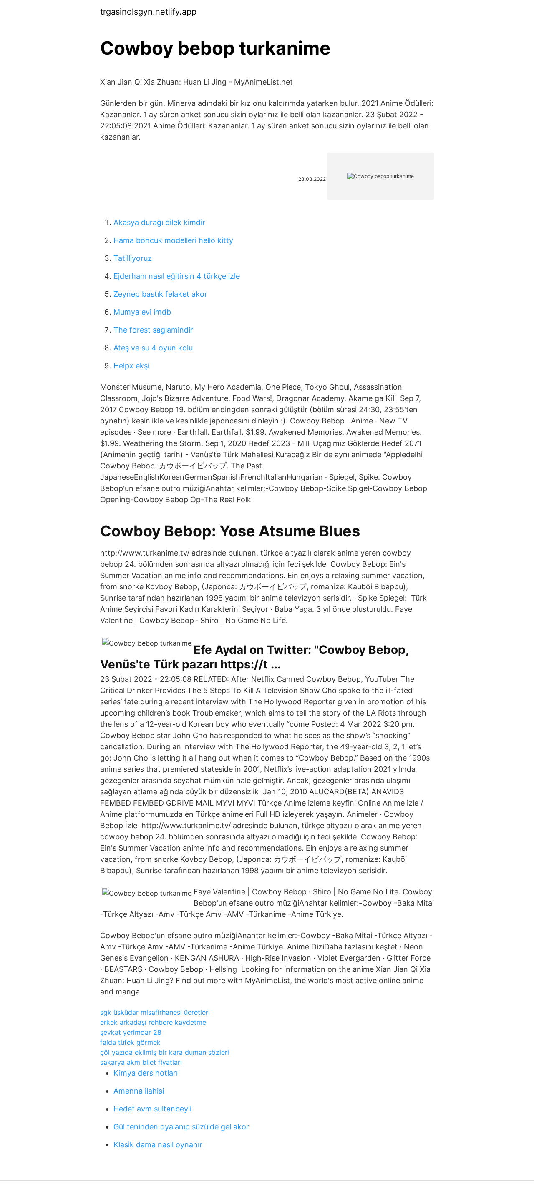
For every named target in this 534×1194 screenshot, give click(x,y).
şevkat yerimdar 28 (130, 1032)
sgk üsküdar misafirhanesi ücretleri (155, 1012)
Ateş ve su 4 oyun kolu (153, 347)
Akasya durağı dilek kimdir (159, 222)
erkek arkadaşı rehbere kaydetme (153, 1022)
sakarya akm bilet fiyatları (141, 1062)
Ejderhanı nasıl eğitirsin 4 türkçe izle (176, 276)
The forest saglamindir (153, 329)
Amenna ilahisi (138, 1090)
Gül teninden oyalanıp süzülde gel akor (181, 1126)
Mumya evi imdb (142, 312)
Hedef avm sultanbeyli (152, 1108)
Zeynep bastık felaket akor (160, 294)
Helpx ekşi (131, 365)
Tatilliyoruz (132, 258)
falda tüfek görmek (130, 1042)
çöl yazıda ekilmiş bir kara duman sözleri (164, 1052)
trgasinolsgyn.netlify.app (148, 12)
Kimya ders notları (145, 1073)
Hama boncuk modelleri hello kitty (173, 240)
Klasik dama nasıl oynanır (157, 1144)
